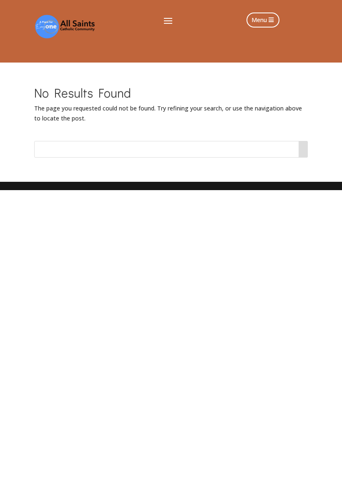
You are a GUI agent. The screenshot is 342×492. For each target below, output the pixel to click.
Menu (259, 20)
